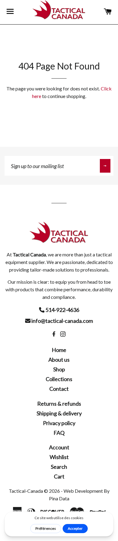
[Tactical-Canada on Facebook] (54, 334)
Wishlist (59, 457)
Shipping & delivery (59, 413)
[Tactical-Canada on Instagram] (63, 334)
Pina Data (59, 498)
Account (59, 447)
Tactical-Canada (26, 491)
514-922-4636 (61, 309)
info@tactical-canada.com (62, 320)
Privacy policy (59, 423)
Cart (59, 476)
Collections (59, 379)
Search (59, 466)
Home (59, 350)
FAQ (59, 432)
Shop (59, 369)
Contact (59, 388)
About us (59, 359)
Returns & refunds (59, 403)
